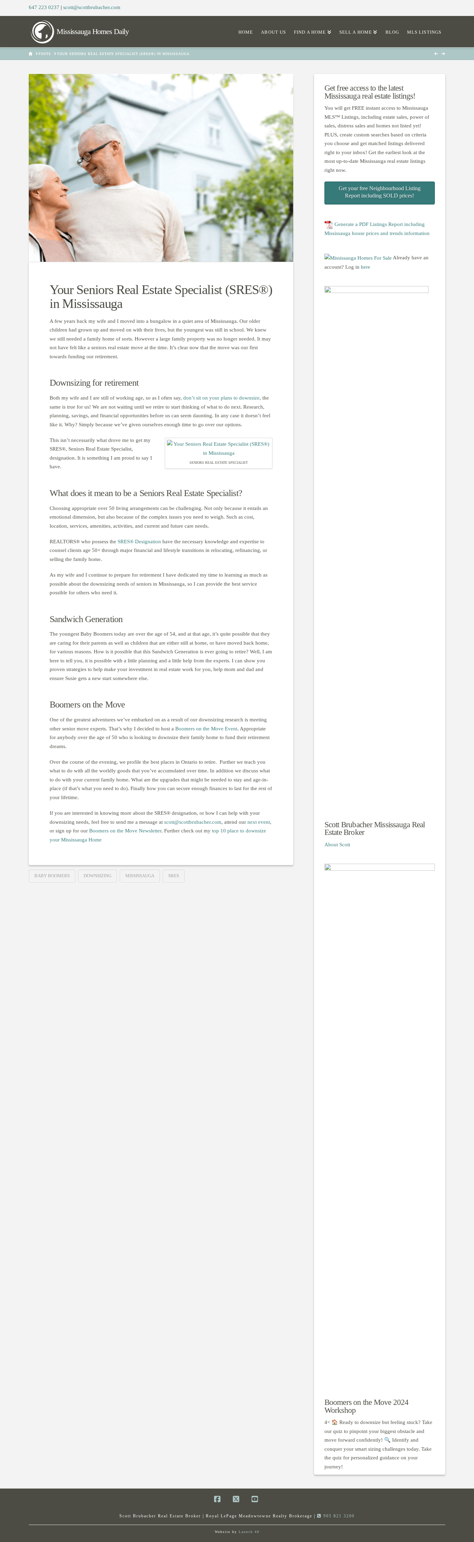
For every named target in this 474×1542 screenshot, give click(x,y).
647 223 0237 (44, 7)
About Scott (337, 844)
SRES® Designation (139, 541)
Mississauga (139, 875)
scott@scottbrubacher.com (91, 7)
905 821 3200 (338, 1516)
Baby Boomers (52, 875)
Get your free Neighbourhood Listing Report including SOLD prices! (380, 192)
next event (258, 822)
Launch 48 (249, 1532)
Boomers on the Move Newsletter (125, 830)
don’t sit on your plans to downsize (221, 398)
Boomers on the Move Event (206, 728)
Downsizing (97, 875)
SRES (173, 875)
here (365, 267)
